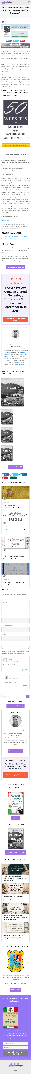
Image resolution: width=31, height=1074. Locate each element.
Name (6, 617)
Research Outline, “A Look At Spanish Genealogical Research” (14, 507)
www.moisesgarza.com (21, 364)
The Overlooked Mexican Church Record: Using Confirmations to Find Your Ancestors (15, 892)
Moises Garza (15, 21)
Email (6, 626)
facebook (19, 358)
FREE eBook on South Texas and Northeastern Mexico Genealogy (15, 10)
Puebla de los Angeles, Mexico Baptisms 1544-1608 (13, 557)
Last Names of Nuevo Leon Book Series (14, 531)
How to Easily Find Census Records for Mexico (15, 583)
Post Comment (15, 646)
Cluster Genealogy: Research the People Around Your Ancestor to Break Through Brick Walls (15, 912)
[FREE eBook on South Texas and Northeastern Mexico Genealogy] (15, 31)
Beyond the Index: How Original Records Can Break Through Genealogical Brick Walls (15, 931)
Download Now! (6, 220)
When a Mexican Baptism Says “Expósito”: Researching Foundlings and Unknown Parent (15, 873)
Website (3, 634)
